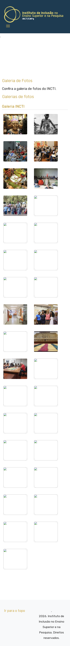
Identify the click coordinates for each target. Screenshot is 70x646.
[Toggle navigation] (8, 25)
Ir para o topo (14, 611)
